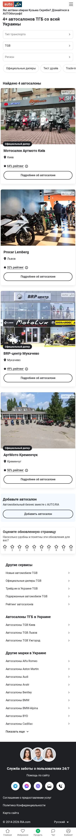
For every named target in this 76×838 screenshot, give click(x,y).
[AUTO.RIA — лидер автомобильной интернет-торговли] (12, 4)
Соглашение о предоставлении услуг (27, 797)
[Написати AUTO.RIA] (49, 786)
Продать (38, 835)
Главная (7, 835)
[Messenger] (26, 786)
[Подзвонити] (60, 786)
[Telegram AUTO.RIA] (15, 786)
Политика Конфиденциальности (24, 805)
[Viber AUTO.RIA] (38, 786)
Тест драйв (50, 68)
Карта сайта (11, 813)
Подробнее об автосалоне (38, 175)
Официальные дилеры (21, 68)
